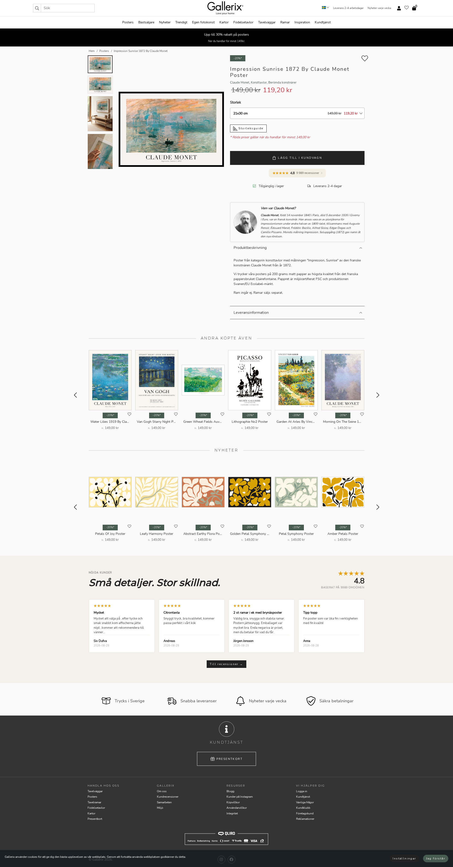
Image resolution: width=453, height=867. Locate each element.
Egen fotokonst (203, 22)
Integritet (232, 813)
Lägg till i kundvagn (300, 158)
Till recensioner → (226, 664)
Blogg (230, 791)
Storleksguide (250, 128)
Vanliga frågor (305, 802)
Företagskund (305, 813)
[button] (37, 8)
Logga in (301, 791)
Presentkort (229, 759)
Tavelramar (94, 802)
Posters (128, 22)
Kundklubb (303, 808)
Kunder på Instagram (239, 797)
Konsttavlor (259, 82)
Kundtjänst (323, 22)
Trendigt (181, 22)
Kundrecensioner (167, 797)
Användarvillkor (236, 808)
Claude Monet (239, 82)
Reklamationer (305, 819)
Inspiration (302, 22)
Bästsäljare (146, 22)
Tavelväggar (267, 22)
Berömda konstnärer (282, 82)
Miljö (160, 808)
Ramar (285, 22)
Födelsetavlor (243, 22)
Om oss (162, 791)
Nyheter (165, 22)
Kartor (224, 22)
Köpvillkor (233, 802)
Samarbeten (164, 802)
